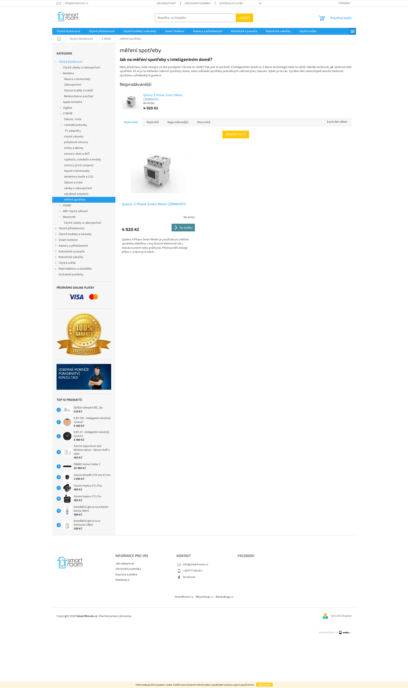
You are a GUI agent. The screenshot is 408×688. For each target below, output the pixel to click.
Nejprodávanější (177, 122)
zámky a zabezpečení (78, 188)
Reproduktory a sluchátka (75, 269)
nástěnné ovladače (76, 194)
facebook (189, 577)
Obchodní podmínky (198, 3)
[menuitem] (68, 31)
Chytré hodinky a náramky (75, 234)
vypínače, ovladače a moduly (82, 159)
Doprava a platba (231, 3)
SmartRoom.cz (184, 597)
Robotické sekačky (71, 257)
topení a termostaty (77, 171)
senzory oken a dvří (76, 154)
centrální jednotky (75, 125)
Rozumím (264, 684)
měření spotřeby (75, 200)
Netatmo (68, 73)
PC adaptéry (73, 131)
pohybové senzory (76, 142)
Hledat (244, 18)
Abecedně (203, 122)
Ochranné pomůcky (71, 274)
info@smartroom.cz (195, 564)
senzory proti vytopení (78, 165)
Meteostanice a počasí (78, 96)
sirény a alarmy (73, 148)
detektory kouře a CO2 (78, 177)
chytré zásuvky (74, 136)
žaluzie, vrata (72, 119)
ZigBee (67, 108)
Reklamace (122, 580)
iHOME (67, 205)
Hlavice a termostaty (77, 79)
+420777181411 (192, 571)
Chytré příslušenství (71, 228)
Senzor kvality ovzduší (78, 90)
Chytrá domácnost (70, 62)
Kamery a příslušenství (73, 246)
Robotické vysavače (72, 251)
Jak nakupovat (166, 3)
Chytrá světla (67, 263)
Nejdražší (153, 122)
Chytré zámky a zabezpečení (81, 67)
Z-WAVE (68, 113)
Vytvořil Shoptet (341, 616)
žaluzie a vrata (73, 182)
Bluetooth (69, 217)
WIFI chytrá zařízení (75, 211)
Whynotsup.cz (205, 597)
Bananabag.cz (224, 597)
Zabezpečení (72, 85)
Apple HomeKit (72, 102)
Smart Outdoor (68, 240)
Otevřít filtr (236, 134)
